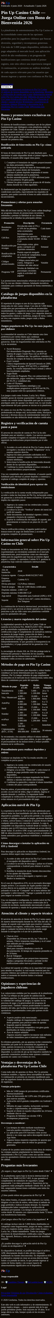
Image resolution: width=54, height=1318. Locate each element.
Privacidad (5, 1293)
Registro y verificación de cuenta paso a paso (27, 93)
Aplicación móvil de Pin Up (24, 99)
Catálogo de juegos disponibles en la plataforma (22, 92)
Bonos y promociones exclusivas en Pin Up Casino (24, 89)
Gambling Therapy (15, 1282)
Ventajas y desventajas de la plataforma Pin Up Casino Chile (22, 105)
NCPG (48, 1282)
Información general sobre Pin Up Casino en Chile (26, 95)
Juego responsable (9, 1295)
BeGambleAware (34, 1282)
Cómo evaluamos (45, 1293)
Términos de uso (18, 1293)
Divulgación (31, 1293)
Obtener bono (7, 84)
